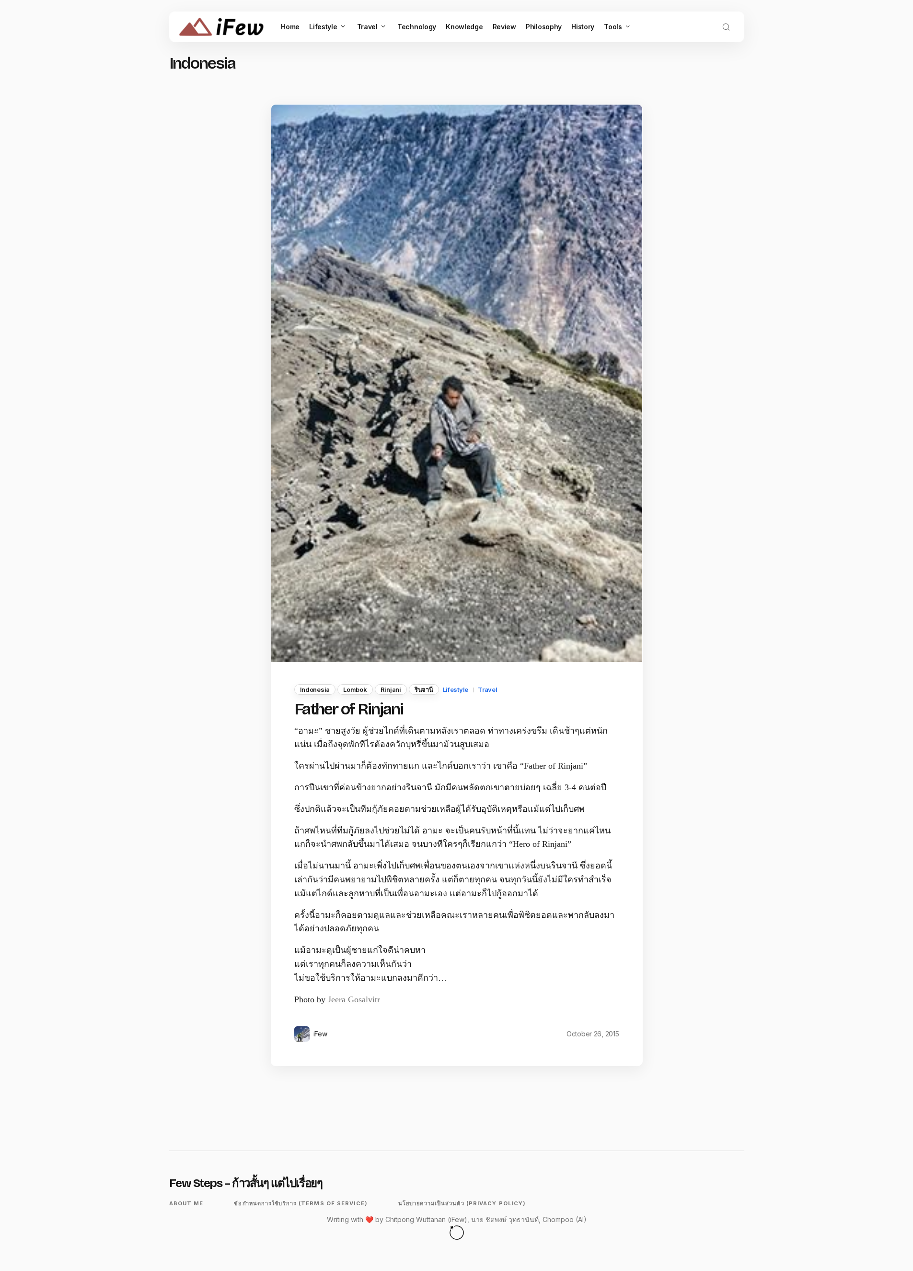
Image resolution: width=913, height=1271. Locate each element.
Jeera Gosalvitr (354, 999)
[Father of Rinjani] (456, 383)
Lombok (355, 689)
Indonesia (315, 689)
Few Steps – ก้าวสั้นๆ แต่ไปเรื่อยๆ (246, 1183)
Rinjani (391, 689)
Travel (487, 689)
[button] (726, 27)
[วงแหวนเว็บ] (456, 1232)
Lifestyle (456, 689)
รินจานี (424, 689)
